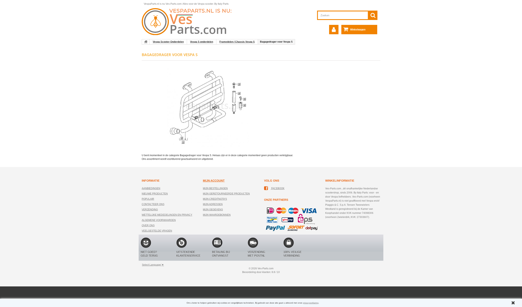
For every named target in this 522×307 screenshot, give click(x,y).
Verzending (150, 209)
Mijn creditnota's (215, 199)
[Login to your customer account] (333, 29)
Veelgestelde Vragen (157, 230)
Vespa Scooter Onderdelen (168, 41)
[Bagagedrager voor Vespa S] (208, 107)
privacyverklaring (311, 303)
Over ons (148, 225)
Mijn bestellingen (215, 188)
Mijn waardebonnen (217, 214)
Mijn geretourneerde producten (226, 193)
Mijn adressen (213, 204)
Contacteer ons (153, 204)
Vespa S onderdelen (201, 41)
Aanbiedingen (151, 188)
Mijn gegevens (213, 209)
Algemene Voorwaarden (159, 220)
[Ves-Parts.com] (189, 21)
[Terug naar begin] (146, 41)
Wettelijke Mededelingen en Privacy (167, 214)
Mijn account (214, 180)
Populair (148, 199)
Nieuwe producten (155, 193)
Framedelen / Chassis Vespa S (237, 41)
